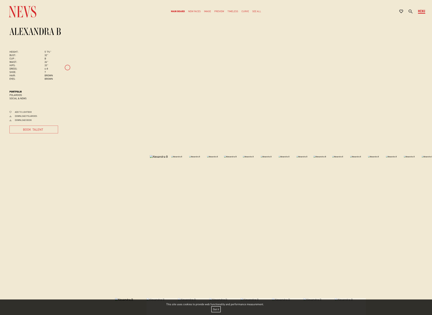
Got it (216, 309)
